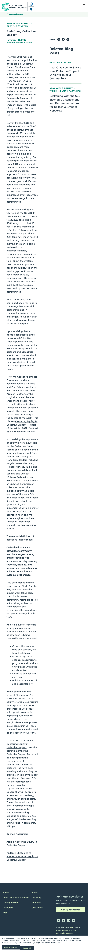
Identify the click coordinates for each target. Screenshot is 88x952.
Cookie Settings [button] (10, 947)
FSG (71, 927)
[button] (84, 4)
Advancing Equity (18, 23)
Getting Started (17, 26)
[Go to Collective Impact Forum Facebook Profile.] (63, 920)
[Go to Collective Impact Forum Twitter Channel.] (58, 920)
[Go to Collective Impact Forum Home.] (18, 6)
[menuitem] (16, 892)
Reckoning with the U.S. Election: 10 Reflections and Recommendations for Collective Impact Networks (65, 103)
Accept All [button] (27, 948)
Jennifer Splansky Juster (19, 42)
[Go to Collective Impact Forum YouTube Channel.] (68, 920)
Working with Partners (65, 91)
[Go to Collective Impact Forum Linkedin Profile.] (73, 920)
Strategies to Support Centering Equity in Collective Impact (22, 856)
